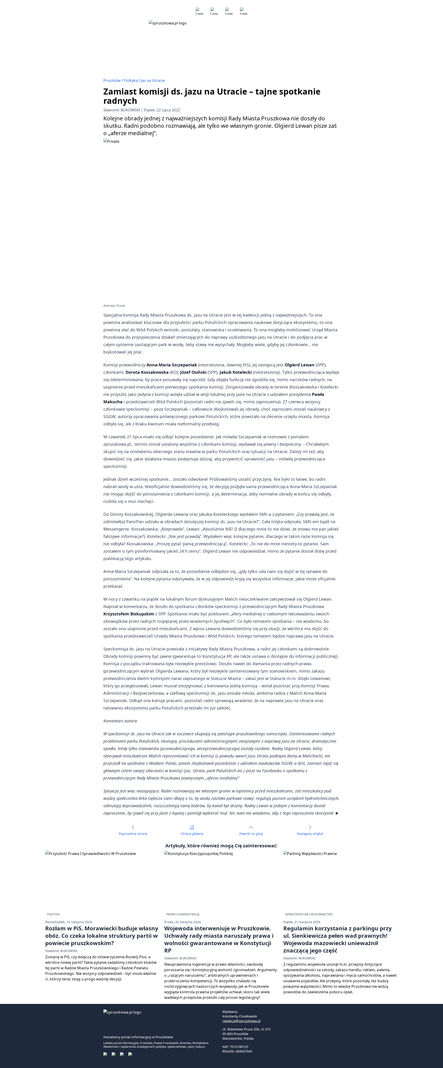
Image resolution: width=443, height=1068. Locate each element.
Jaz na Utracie (153, 80)
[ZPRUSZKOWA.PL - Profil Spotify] (243, 11)
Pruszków (112, 80)
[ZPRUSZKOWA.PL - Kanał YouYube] (229, 11)
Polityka (131, 80)
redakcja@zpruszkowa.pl (241, 1021)
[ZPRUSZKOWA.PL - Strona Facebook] (199, 11)
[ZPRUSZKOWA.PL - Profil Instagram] (214, 11)
